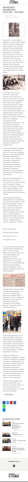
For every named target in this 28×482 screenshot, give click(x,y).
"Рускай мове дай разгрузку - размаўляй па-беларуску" (17, 426)
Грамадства (8, 17)
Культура (14, 17)
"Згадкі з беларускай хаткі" (19, 441)
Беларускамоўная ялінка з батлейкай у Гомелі (19, 449)
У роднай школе (17, 434)
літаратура (14, 432)
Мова (13, 422)
